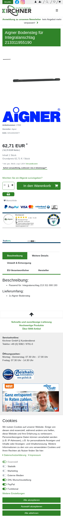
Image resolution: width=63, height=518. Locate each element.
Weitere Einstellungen (13, 493)
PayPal (11, 484)
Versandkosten (32, 164)
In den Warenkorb (37, 186)
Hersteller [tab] (43, 270)
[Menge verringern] (4, 185)
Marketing (13, 471)
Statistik (12, 466)
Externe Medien (16, 475)
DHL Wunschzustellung (19, 480)
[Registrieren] (40, 2)
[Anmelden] (36, 2)
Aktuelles (7, 2)
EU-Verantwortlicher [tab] (18, 270)
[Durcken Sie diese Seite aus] (8, 194)
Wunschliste (11, 200)
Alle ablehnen (31, 513)
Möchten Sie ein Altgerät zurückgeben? (22, 178)
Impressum (35, 455)
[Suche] (47, 2)
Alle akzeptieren (31, 500)
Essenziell (13, 462)
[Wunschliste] (54, 2)
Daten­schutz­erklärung (15, 455)
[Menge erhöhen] (12, 185)
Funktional (13, 489)
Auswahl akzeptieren (31, 506)
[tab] (14, 255)
